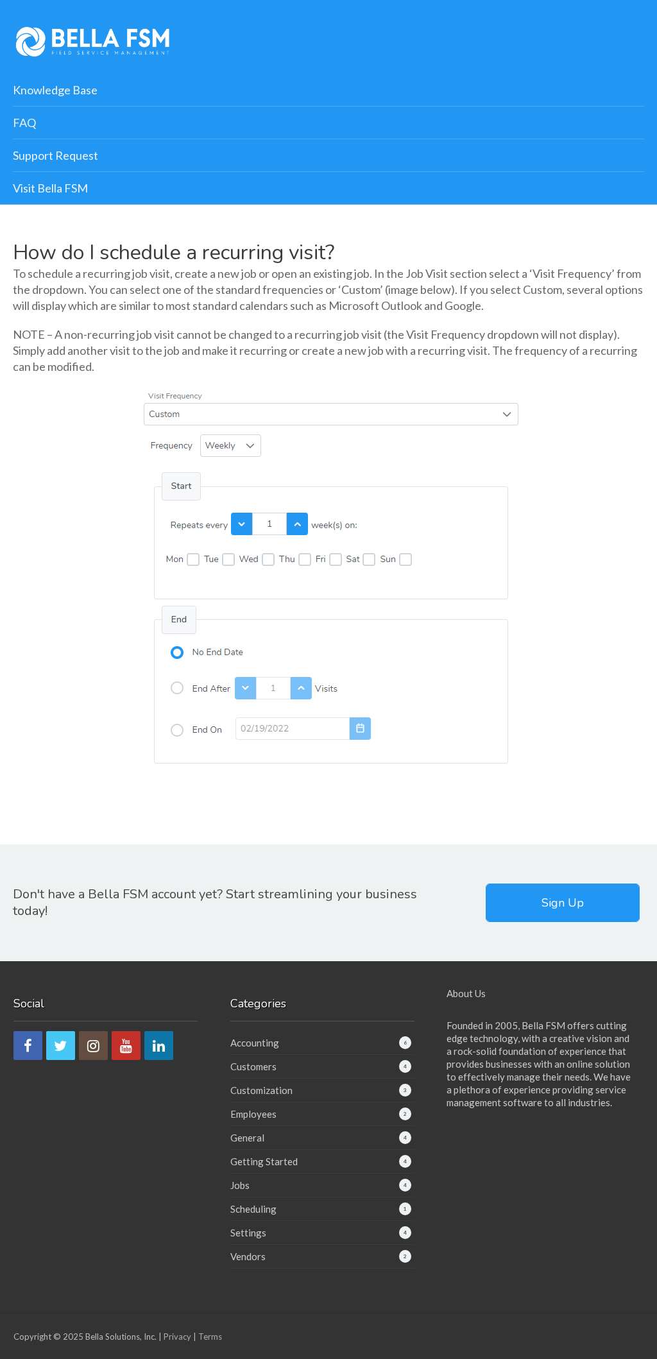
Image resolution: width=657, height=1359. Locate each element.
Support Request (55, 155)
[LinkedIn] (158, 1045)
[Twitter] (60, 1045)
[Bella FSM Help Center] (93, 40)
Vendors (248, 1256)
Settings (248, 1232)
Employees (253, 1114)
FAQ (24, 122)
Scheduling (253, 1209)
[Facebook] (27, 1045)
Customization (261, 1090)
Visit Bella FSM (50, 188)
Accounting (254, 1042)
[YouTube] (126, 1045)
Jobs (240, 1185)
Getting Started (264, 1161)
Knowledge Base (55, 90)
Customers (253, 1066)
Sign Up (563, 902)
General (247, 1137)
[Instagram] (93, 1045)
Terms (210, 1336)
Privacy (177, 1336)
